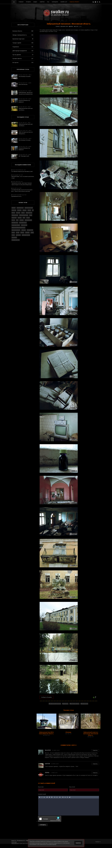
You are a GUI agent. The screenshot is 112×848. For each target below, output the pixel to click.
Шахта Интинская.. (23, 84)
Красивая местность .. (16, 196)
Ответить (95, 750)
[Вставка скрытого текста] (70, 797)
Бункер (29, 210)
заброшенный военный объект (18, 227)
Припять (19, 217)
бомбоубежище (28, 220)
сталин (13, 235)
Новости (13, 840)
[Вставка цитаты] (63, 797)
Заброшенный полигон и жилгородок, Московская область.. (90, 733)
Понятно (78, 843)
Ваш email (72, 787)
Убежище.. (68, 732)
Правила (28, 2)
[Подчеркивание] (44, 797)
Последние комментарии (23, 164)
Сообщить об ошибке (46, 697)
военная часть (15, 222)
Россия (28, 217)
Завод (30, 215)
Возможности (21, 840)
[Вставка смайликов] (60, 797)
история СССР (30, 230)
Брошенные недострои (22, 39)
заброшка (24, 230)
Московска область (75, 703)
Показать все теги (15, 240)
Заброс (23, 212)
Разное (57, 26)
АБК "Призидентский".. (24, 156)
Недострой (14, 217)
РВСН (24, 217)
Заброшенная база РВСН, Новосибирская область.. (46, 732)
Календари (55, 2)
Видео (35, 2)
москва (17, 232)
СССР (17, 220)
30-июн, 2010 (64, 26)
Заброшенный (15, 215)
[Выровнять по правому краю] (52, 797)
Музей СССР (64, 2)
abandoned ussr (20, 207)
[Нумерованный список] (57, 797)
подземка (27, 232)
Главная (21, 2)
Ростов (13, 220)
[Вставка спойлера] (67, 797)
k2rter (47, 764)
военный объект (22, 222)
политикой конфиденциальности (55, 843)
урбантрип (66, 703)
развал (32, 232)
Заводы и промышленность (22, 35)
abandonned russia (29, 207)
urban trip (14, 210)
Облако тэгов (23, 202)
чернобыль (14, 237)
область (22, 232)
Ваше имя (41, 787)
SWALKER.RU (14, 843)
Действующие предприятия (22, 50)
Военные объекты (22, 31)
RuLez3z (48, 750)
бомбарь (21, 220)
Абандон (24, 210)
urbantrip (19, 210)
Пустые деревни (22, 54)
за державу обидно (16, 225)
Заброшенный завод (23, 215)
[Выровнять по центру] (49, 797)
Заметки (42, 2)
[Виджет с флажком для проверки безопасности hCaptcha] (49, 819)
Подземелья (22, 46)
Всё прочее (22, 62)
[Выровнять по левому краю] (47, 797)
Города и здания (22, 42)
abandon (13, 207)
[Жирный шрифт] (39, 797)
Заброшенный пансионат (55, 703)
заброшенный (85, 703)
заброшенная (24, 225)
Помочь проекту (74, 2)
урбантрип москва (26, 235)
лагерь (13, 232)
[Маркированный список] (55, 797)
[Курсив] (42, 797)
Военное (18, 212)
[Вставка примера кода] (65, 797)
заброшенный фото (16, 230)
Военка (13, 212)
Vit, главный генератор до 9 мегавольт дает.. (22, 171)
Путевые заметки (22, 58)
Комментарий (42, 794)
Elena (71, 26)
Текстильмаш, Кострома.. (25, 76)
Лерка (47, 772)
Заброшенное (29, 212)
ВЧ (32, 210)
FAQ (48, 2)
